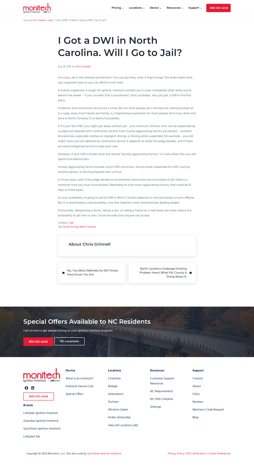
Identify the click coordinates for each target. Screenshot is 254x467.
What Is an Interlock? (79, 378)
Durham (113, 401)
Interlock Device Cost (79, 386)
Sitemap (155, 406)
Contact (197, 378)
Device (70, 370)
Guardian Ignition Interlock (41, 420)
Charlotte (114, 378)
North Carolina (88, 227)
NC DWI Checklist (161, 399)
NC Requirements (161, 391)
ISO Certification (196, 453)
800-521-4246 (38, 341)
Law (71, 223)
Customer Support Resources (162, 381)
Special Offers (74, 394)
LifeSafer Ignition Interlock (40, 413)
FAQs (196, 394)
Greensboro (115, 394)
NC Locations (69, 341)
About (196, 386)
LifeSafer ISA (31, 436)
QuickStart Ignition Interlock (42, 428)
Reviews (197, 401)
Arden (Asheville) (119, 417)
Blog (195, 417)
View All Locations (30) (123, 425)
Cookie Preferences (219, 453)
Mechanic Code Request (208, 409)
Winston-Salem (118, 409)
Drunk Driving (70, 227)
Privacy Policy (176, 453)
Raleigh (113, 386)
